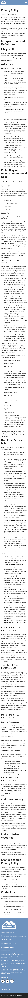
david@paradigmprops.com (10, 943)
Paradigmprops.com (17, 157)
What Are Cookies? (11, 352)
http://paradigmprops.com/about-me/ (14, 906)
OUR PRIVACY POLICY (6, 989)
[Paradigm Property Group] (3, 2)
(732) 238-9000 (7, 939)
